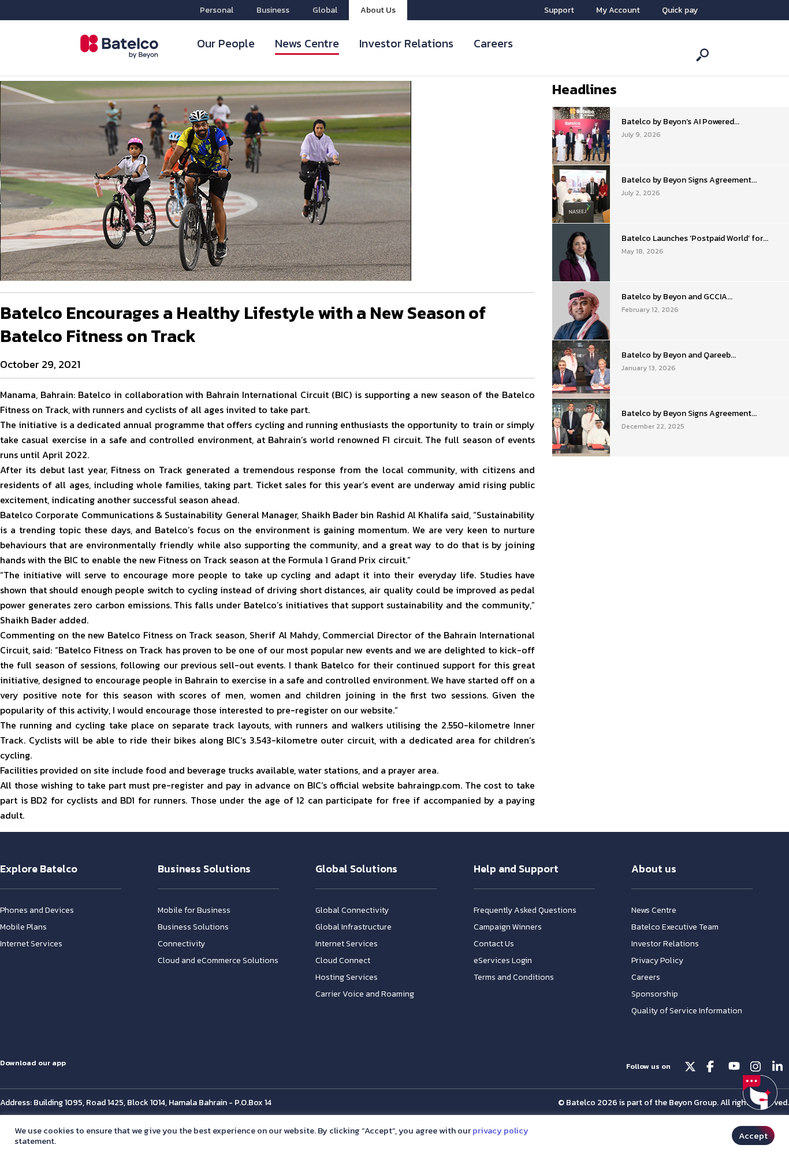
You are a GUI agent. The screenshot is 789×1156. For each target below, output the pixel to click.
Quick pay (680, 10)
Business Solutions (193, 927)
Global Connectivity (352, 910)
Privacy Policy (657, 960)
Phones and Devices (37, 910)
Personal (216, 10)
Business (272, 10)
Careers (493, 43)
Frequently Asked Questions (525, 910)
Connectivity (181, 944)
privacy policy (500, 1130)
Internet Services (31, 944)
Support (559, 10)
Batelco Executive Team (675, 927)
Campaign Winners (508, 927)
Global (324, 10)
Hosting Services (346, 977)
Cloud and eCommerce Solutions (218, 960)
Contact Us (494, 944)
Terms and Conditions (514, 977)
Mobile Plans (23, 927)
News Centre (307, 43)
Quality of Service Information (686, 1011)
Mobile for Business (194, 910)
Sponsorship (654, 994)
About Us (378, 10)
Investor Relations (406, 43)
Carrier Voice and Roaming (364, 994)
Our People (226, 43)
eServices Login (503, 960)
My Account (618, 10)
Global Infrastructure (353, 927)
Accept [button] (753, 1135)
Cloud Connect (342, 960)
